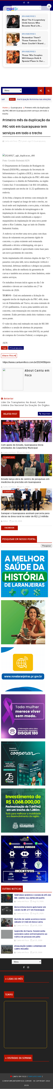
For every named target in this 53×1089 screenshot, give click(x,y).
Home (5, 107)
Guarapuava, (40, 141)
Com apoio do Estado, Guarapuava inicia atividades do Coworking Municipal (22, 446)
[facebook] (24, 2)
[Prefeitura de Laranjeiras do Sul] (24, 573)
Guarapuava (16, 107)
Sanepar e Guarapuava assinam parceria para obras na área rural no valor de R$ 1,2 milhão (25, 515)
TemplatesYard (35, 1076)
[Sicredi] (23, 621)
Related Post (10, 414)
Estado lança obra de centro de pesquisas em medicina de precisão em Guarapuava (25, 480)
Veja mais (46, 413)
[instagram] (28, 2)
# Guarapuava (16, 348)
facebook (9, 527)
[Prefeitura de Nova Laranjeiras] (23, 669)
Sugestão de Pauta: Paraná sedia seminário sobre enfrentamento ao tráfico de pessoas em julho (30, 934)
